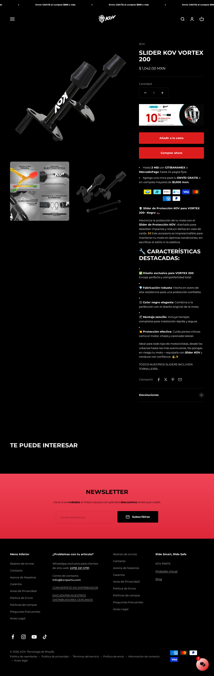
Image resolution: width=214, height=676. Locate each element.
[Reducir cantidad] (145, 93)
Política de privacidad (55, 656)
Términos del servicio (86, 656)
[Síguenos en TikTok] (45, 637)
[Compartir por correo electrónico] (179, 379)
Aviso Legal (17, 618)
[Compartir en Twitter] (165, 379)
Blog (158, 579)
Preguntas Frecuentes (25, 611)
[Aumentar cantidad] (162, 93)
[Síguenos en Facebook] (13, 637)
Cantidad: (145, 83)
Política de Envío (21, 597)
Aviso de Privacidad (23, 591)
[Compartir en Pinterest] (172, 379)
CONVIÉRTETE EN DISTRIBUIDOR (75, 587)
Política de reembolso (23, 656)
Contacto (16, 570)
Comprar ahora (171, 152)
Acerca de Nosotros (23, 577)
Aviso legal (21, 660)
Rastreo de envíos (22, 563)
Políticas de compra (23, 604)
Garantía (16, 584)
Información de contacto (144, 656)
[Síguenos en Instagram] (23, 637)
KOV (142, 44)
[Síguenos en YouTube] (34, 637)
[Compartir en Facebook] (158, 379)
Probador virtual (166, 571)
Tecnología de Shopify (40, 651)
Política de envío (113, 656)
